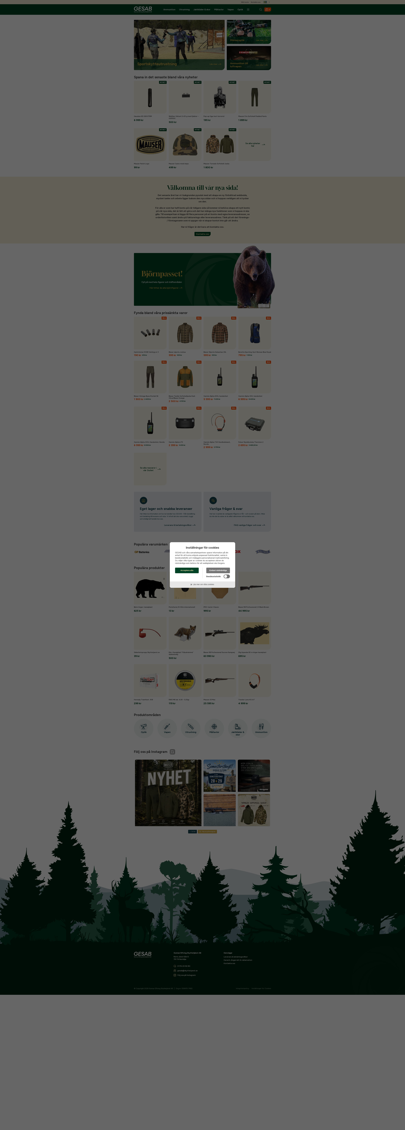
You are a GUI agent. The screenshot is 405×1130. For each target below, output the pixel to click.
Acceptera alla (186, 570)
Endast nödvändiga (218, 570)
